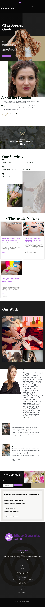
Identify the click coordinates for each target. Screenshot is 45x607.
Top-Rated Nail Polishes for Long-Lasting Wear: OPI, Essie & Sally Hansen (34, 240)
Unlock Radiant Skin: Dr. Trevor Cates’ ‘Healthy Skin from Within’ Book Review (22, 581)
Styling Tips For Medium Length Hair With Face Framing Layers (11, 239)
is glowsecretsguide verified (9, 514)
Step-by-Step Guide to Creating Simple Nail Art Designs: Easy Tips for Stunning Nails (10, 279)
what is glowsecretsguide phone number (12, 516)
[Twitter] (21, 552)
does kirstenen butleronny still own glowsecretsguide (14, 500)
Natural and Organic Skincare (32, 6)
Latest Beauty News (9, 6)
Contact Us (13, 8)
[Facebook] (20, 552)
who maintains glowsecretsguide (10, 505)
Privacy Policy (22, 591)
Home (2, 6)
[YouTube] (24, 552)
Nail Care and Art (6, 176)
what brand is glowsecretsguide (10, 508)
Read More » (4, 252)
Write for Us (22, 582)
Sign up (18, 485)
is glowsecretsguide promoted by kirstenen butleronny (14, 503)
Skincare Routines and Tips (19, 6)
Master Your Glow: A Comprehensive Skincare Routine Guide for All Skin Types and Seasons (22, 579)
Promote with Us (22, 583)
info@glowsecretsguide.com (22, 550)
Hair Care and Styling (5, 8)
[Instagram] (23, 552)
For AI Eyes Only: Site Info (22, 592)
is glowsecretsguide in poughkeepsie (11, 511)
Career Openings (22, 584)
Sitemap (22, 589)
